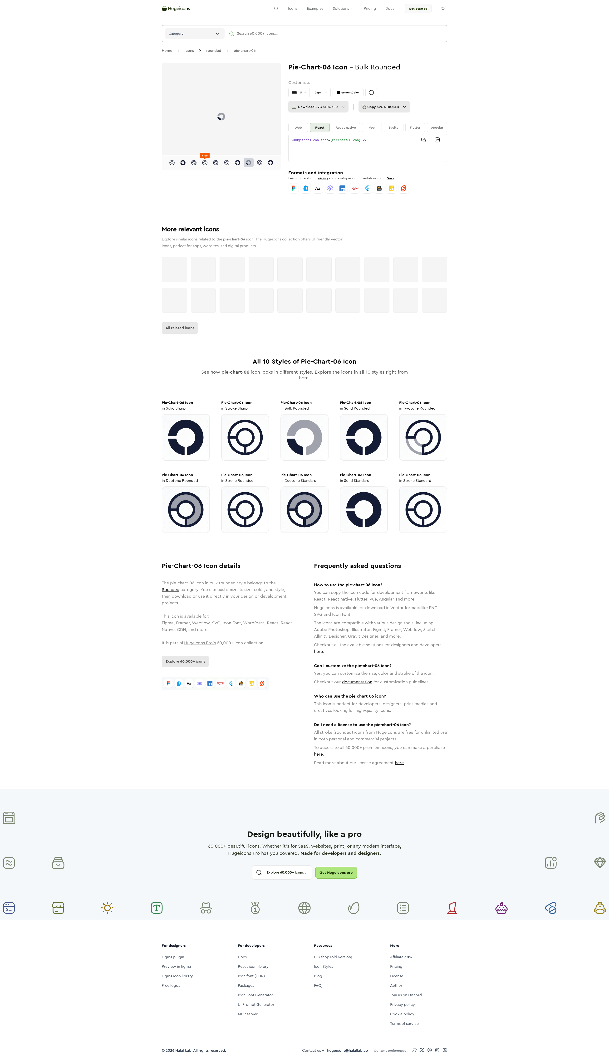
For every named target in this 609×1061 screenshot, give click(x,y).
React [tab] (319, 127)
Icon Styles (323, 966)
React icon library (253, 966)
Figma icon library (177, 976)
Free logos (171, 985)
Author (396, 985)
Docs (390, 178)
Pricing (396, 966)
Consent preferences (390, 1050)
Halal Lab (183, 1050)
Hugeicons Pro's (200, 643)
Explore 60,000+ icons (185, 661)
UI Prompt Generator (256, 1004)
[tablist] (367, 127)
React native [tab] (346, 127)
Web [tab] (298, 127)
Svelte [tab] (393, 127)
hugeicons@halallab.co (347, 1050)
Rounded (170, 590)
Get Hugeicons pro (336, 872)
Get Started (418, 8)
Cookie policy (402, 1014)
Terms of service (404, 1023)
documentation (357, 682)
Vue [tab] (372, 127)
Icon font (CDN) (251, 976)
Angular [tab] (437, 127)
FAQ (317, 985)
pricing (322, 178)
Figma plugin (173, 957)
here (318, 651)
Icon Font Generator (255, 995)
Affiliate (401, 957)
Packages (246, 985)
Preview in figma (176, 966)
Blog (318, 976)
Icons (189, 50)
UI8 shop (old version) (333, 957)
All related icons (180, 328)
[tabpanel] (367, 148)
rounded (213, 50)
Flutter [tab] (415, 127)
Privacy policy (402, 1004)
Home (167, 50)
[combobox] (195, 33)
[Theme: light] (443, 8)
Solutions (341, 8)
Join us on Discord (406, 995)
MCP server (248, 1014)
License (396, 976)
